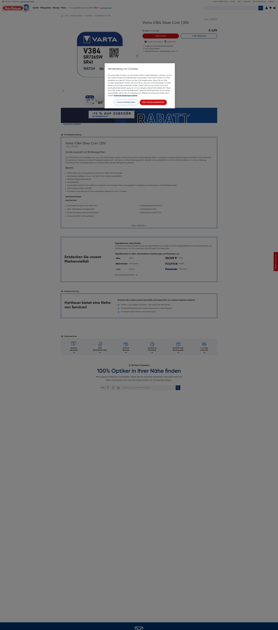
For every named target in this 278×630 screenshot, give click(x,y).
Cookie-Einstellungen (126, 102)
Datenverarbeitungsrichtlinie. (125, 96)
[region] (139, 85)
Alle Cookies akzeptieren (153, 102)
